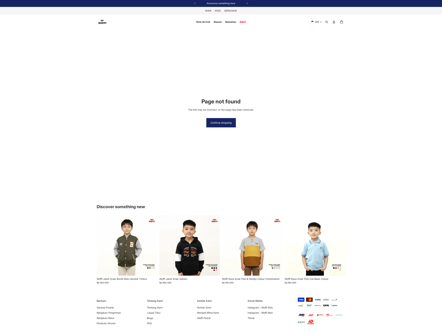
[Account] (334, 22)
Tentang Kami (154, 307)
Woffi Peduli (203, 318)
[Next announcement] (247, 3)
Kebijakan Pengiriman (109, 312)
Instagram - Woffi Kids (260, 307)
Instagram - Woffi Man (260, 312)
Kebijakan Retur (105, 318)
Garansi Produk (105, 307)
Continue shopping (221, 122)
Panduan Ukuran (106, 323)
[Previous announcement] (195, 3)
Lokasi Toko (153, 312)
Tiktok (251, 318)
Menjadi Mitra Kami (208, 312)
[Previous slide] (102, 245)
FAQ (149, 323)
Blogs (150, 318)
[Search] (326, 22)
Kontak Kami (204, 307)
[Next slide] (152, 245)
